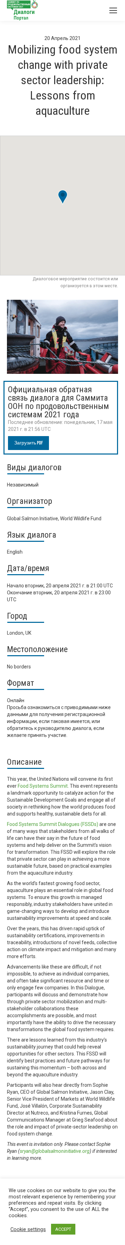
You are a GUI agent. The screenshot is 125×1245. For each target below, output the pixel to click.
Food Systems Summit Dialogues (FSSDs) (52, 824)
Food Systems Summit (43, 786)
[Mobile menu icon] (113, 10)
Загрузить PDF (28, 443)
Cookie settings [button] (28, 1229)
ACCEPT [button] (63, 1229)
